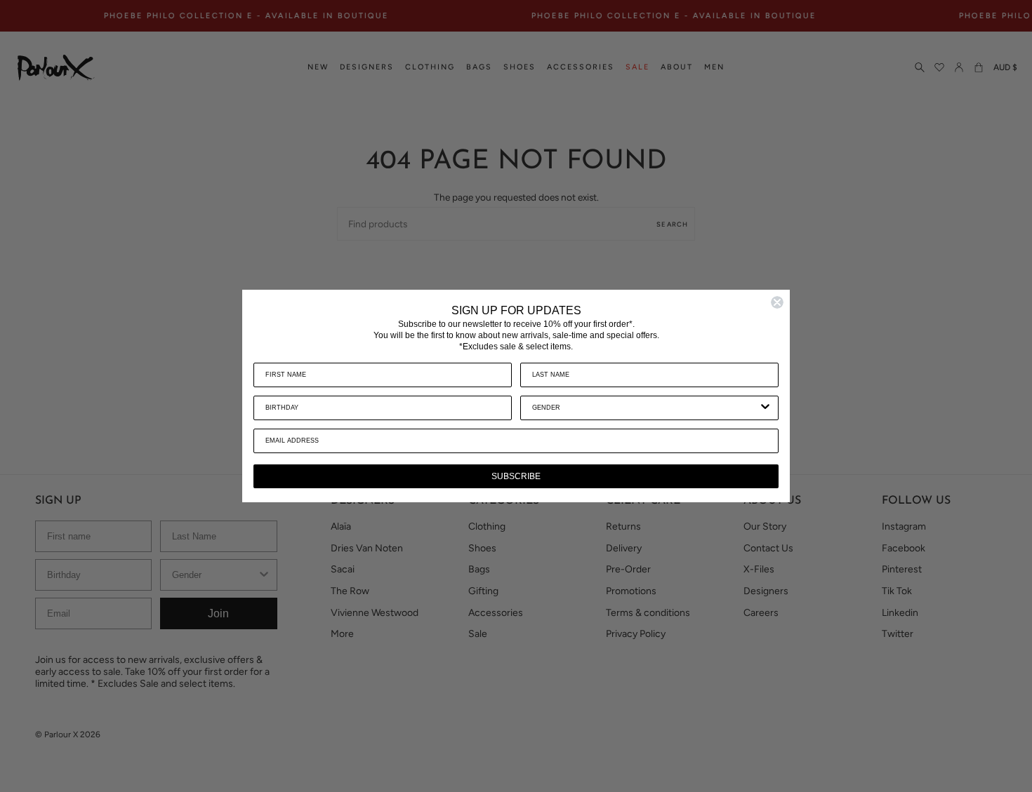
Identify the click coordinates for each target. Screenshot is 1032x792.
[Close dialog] (777, 302)
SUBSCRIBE (516, 476)
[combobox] (645, 408)
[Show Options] (765, 408)
